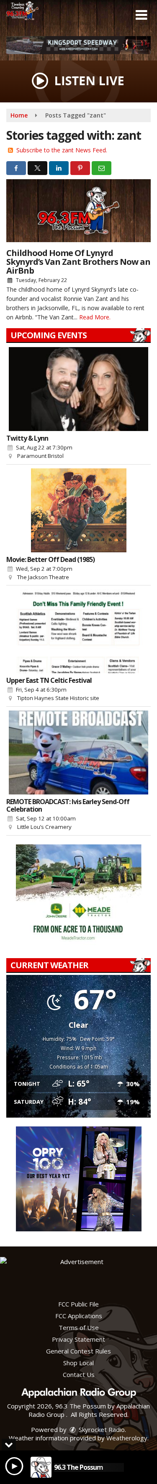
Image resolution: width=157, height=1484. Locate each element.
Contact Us (79, 1374)
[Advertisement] (78, 45)
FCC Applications (78, 1316)
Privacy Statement (78, 1339)
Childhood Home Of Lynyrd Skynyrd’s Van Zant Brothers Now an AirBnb (78, 261)
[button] (141, 15)
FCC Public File (78, 1304)
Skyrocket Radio (101, 1429)
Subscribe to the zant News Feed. (61, 150)
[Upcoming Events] (78, 389)
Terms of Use (79, 1327)
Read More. (95, 317)
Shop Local (78, 1363)
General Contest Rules (78, 1351)
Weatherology (126, 1438)
